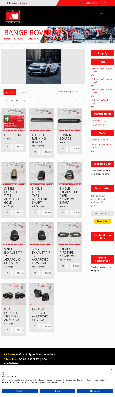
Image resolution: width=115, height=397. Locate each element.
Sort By (14, 100)
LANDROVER (98, 125)
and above (100, 101)
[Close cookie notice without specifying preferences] (112, 369)
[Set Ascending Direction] (6, 100)
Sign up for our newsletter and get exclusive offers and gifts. (100, 201)
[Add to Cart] (8, 146)
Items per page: (65, 91)
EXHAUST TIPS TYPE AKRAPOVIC (68, 252)
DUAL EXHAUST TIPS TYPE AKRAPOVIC (12, 314)
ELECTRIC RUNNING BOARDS (39, 138)
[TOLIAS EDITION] (13, 16)
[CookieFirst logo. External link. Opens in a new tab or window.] (3, 373)
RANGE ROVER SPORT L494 (102, 146)
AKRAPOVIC (97, 120)
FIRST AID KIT (13, 135)
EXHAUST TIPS (98, 139)
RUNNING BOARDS (66, 136)
